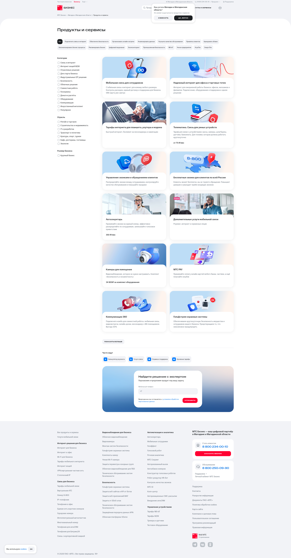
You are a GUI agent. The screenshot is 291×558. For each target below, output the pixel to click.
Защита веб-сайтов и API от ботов (117, 491)
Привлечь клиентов (193, 41)
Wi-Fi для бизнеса (65, 457)
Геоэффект (152, 446)
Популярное (65, 110)
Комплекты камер (110, 455)
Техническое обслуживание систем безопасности (117, 475)
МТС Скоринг (153, 459)
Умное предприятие (184, 47)
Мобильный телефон (145, 387)
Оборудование (66, 99)
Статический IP (63, 475)
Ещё (83, 2)
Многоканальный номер (67, 522)
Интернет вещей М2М (70, 66)
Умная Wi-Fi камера (110, 459)
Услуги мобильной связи (67, 437)
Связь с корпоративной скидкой (71, 536)
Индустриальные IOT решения (73, 77)
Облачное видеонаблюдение (114, 437)
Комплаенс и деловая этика (204, 514)
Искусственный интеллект (71, 106)
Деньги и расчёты (68, 95)
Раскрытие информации (202, 495)
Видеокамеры (108, 441)
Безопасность (66, 81)
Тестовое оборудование (157, 525)
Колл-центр (152, 491)
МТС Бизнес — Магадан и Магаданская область (74, 15)
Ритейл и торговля (68, 122)
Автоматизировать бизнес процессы (72, 47)
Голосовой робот (154, 450)
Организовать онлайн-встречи (123, 41)
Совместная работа (69, 88)
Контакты (196, 491)
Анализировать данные (146, 41)
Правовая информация (202, 527)
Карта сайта (197, 509)
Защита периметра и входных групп (118, 464)
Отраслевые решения (69, 70)
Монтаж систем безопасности (115, 446)
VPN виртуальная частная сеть (70, 470)
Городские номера (65, 513)
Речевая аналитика (155, 455)
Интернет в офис (64, 452)
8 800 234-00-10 (207, 2)
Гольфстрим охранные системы (116, 450)
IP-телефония (63, 499)
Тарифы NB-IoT (153, 511)
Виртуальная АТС (64, 490)
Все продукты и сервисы (68, 432)
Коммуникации (66, 102)
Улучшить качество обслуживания (170, 41)
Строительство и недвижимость (74, 125)
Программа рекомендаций (204, 523)
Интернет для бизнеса (67, 448)
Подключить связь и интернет (75, 41)
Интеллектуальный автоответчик (71, 518)
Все (60, 41)
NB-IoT (171, 47)
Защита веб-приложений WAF (115, 496)
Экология (64, 143)
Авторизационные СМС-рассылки (162, 496)
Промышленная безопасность (154, 47)
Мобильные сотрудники (157, 441)
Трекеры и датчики (155, 520)
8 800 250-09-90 (215, 468)
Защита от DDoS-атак (111, 500)
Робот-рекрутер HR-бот (157, 478)
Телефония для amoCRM (67, 527)
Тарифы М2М (153, 516)
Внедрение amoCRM (156, 500)
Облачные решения (68, 84)
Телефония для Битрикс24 (68, 531)
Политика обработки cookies (204, 504)
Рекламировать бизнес (97, 47)
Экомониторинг (134, 47)
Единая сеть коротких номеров (70, 509)
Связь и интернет (67, 62)
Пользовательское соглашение (205, 518)
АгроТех (198, 47)
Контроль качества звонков (159, 482)
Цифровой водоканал (116, 47)
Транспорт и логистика (70, 132)
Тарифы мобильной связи (68, 486)
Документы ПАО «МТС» (202, 500)
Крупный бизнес (67, 155)
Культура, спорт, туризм (70, 136)
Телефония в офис (65, 504)
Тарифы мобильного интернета (70, 461)
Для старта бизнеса (69, 73)
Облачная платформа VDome (115, 517)
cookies (23, 549)
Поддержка (200, 474)
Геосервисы (65, 91)
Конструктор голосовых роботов (161, 473)
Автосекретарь (154, 437)
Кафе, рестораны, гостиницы (73, 140)
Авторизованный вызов (157, 464)
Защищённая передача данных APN (117, 512)
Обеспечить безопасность (99, 41)
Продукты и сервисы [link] (100, 15)
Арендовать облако (211, 41)
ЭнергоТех (208, 47)
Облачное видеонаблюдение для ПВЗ (118, 469)
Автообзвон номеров (156, 469)
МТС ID (150, 487)
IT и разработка (67, 129)
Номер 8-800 (63, 495)
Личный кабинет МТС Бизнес (207, 476)
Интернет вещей (64, 466)
